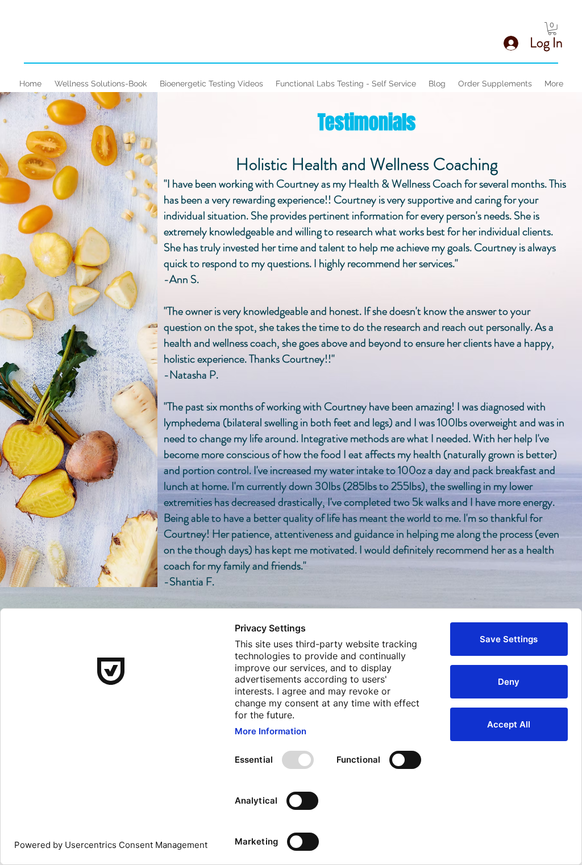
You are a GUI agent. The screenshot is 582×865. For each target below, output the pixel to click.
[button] (552, 28)
